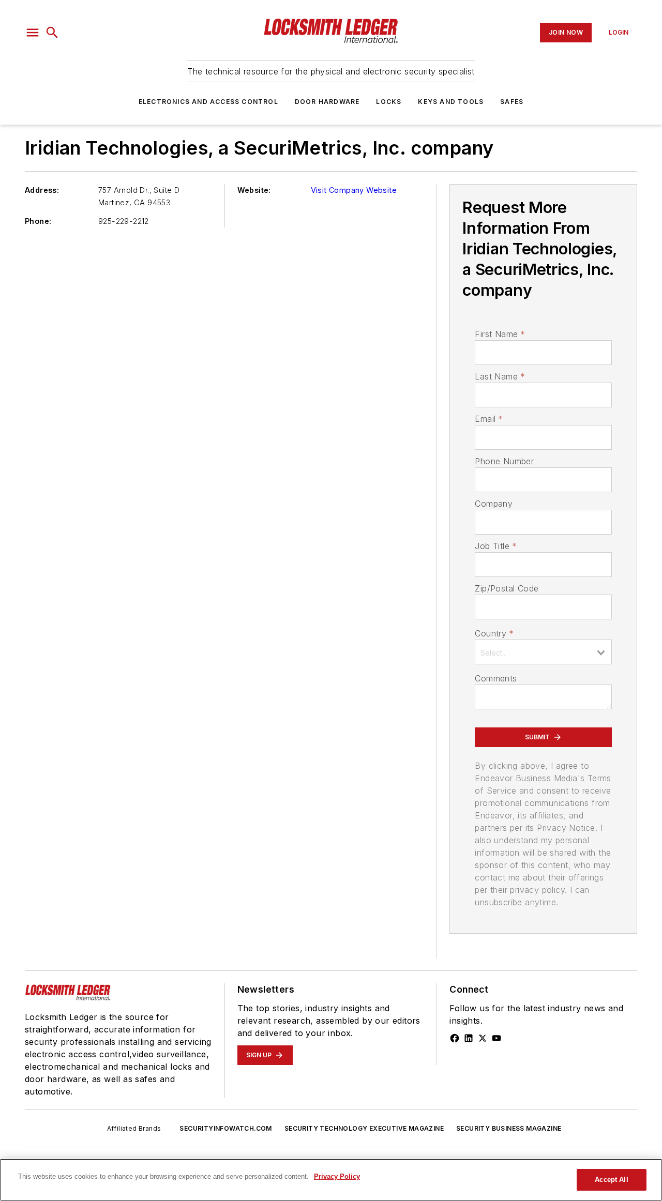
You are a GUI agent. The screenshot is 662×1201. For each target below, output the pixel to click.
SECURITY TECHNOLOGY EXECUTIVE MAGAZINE (364, 1128)
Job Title (496, 546)
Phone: (38, 221)
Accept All (611, 1179)
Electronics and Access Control (208, 101)
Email (489, 419)
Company (494, 503)
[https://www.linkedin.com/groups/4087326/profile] (468, 1038)
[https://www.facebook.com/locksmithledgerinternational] (454, 1038)
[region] (331, 1180)
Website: (254, 190)
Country (494, 633)
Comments (496, 678)
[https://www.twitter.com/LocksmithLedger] (482, 1038)
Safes (511, 101)
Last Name (500, 376)
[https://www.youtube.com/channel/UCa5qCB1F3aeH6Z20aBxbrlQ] (496, 1038)
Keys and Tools (451, 101)
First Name (500, 334)
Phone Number (504, 461)
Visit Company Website (354, 190)
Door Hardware (327, 101)
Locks (388, 101)
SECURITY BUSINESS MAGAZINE (508, 1128)
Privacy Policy (337, 1176)
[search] (52, 32)
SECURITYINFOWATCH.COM (225, 1128)
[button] (32, 32)
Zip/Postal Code (506, 588)
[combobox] (543, 652)
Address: (42, 190)
